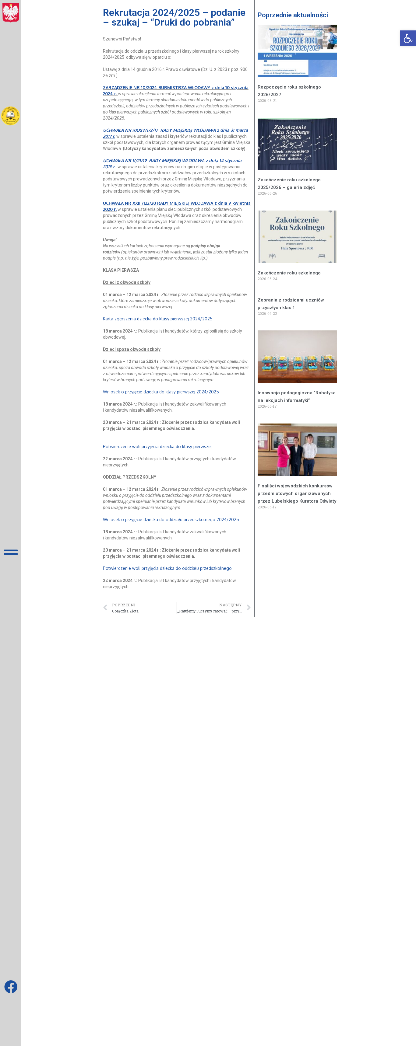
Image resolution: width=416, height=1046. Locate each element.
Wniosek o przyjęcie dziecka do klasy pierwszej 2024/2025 (161, 391)
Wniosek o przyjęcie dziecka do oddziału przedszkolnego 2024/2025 (171, 519)
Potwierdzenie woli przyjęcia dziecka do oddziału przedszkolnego (167, 568)
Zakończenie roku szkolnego (289, 273)
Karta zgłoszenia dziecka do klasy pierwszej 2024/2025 (158, 318)
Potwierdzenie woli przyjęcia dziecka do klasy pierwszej (159, 446)
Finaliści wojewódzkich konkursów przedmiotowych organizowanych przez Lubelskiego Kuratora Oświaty (297, 493)
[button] (408, 38)
